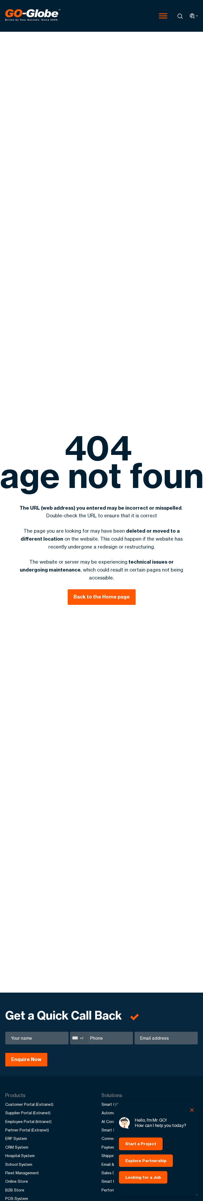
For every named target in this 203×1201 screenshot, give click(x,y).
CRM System (16, 1147)
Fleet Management (22, 1173)
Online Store (16, 1181)
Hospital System (20, 1155)
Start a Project (140, 1143)
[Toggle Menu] (163, 15)
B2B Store (14, 1190)
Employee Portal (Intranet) (28, 1121)
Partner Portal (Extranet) (27, 1130)
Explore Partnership (146, 1160)
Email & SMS (113, 1164)
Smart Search (114, 1130)
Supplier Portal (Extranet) (27, 1113)
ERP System (16, 1138)
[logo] (32, 16)
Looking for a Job (143, 1177)
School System (18, 1164)
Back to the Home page (101, 597)
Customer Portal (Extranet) (29, 1104)
